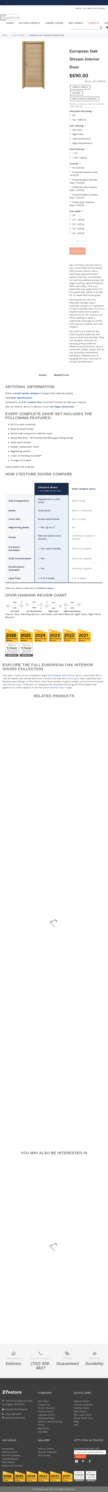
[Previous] (7, 3)
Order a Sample (80, 87)
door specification (21, 397)
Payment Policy (46, 1414)
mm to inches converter (85, 99)
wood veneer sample (26, 393)
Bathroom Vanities (12, 1465)
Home (4, 35)
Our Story (43, 1401)
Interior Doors (82, 1401)
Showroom (8, 1448)
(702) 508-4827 (12, 1414)
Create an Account (96, 8)
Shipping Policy (46, 1418)
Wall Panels (80, 1411)
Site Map (43, 1431)
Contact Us (44, 1404)
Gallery (76, 93)
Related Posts (61, 375)
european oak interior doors (66, 675)
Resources (44, 1428)
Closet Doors (18, 35)
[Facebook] (89, 1461)
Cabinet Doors (82, 1407)
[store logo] (10, 17)
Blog (76, 1421)
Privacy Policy (45, 1411)
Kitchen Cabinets (83, 1404)
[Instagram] (76, 1461)
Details (43, 375)
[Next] (98, 3)
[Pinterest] (83, 1461)
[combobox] (86, 27)
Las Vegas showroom (62, 406)
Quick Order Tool (83, 1418)
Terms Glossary (46, 1407)
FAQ (76, 1424)
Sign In (78, 8)
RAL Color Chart (83, 1414)
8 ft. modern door (32, 402)
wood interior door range (57, 687)
